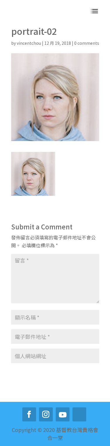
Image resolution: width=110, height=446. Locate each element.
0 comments (86, 43)
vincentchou (29, 43)
